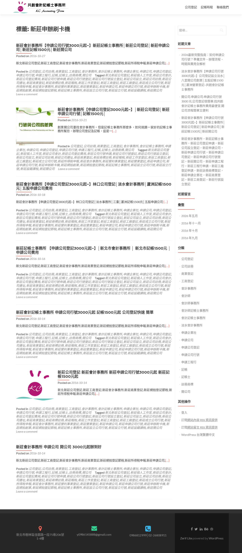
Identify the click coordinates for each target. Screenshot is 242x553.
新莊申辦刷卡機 (154, 86)
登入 (184, 412)
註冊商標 (75, 75)
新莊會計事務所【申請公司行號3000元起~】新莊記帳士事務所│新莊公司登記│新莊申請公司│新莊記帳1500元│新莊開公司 (93, 47)
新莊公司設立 (132, 79)
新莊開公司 (154, 90)
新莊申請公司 (108, 86)
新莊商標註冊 (55, 82)
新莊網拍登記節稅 (44, 90)
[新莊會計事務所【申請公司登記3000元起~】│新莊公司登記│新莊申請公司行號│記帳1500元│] (35, 126)
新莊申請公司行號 (131, 86)
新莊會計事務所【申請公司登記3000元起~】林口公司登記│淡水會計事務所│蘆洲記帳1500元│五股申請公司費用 (93, 186)
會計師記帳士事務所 (195, 310)
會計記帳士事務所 (110, 71)
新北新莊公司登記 (117, 75)
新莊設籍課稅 (137, 90)
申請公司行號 (25, 75)
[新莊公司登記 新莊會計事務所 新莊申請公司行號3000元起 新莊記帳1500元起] (35, 385)
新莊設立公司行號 (95, 90)
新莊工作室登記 (88, 82)
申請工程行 (42, 75)
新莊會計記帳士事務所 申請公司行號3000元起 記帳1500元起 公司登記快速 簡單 (85, 312)
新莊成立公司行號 (151, 82)
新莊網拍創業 (70, 165)
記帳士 (63, 75)
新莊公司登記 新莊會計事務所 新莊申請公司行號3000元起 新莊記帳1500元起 (114, 374)
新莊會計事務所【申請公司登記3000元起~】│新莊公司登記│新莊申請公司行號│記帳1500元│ (114, 111)
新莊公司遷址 (64, 157)
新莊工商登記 (109, 82)
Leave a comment (26, 94)
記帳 (55, 75)
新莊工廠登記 (129, 82)
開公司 (86, 75)
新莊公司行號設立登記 (107, 79)
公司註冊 (48, 71)
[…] (167, 63)
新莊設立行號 (117, 90)
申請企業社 (130, 71)
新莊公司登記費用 (28, 79)
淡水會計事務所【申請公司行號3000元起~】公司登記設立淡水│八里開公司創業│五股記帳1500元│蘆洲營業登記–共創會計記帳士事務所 (203, 80)
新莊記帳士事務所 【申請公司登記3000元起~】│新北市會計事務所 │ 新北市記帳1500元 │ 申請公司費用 (93, 250)
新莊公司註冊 (152, 79)
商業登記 (61, 71)
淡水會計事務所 (191, 325)
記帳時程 (207, 7)
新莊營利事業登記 (67, 86)
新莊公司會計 (162, 75)
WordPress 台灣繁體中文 (198, 434)
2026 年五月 (189, 216)
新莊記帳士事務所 (70, 90)
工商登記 (74, 71)
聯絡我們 (223, 7)
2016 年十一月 (191, 223)
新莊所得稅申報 (68, 161)
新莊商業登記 (35, 82)
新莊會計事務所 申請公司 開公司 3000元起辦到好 (59, 447)
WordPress (215, 538)
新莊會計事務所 (43, 86)
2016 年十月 (189, 230)
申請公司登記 (162, 71)
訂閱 (199, 420)
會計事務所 (89, 71)
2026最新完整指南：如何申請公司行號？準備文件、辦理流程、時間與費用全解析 (202, 59)
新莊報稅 (71, 82)
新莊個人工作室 (141, 75)
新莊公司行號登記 (79, 79)
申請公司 (146, 71)
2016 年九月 (189, 238)
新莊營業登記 (89, 86)
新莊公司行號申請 (53, 79)
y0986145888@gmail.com (94, 534)
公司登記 (191, 7)
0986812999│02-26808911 (148, 535)
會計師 (185, 295)
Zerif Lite (186, 538)
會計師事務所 (190, 303)
